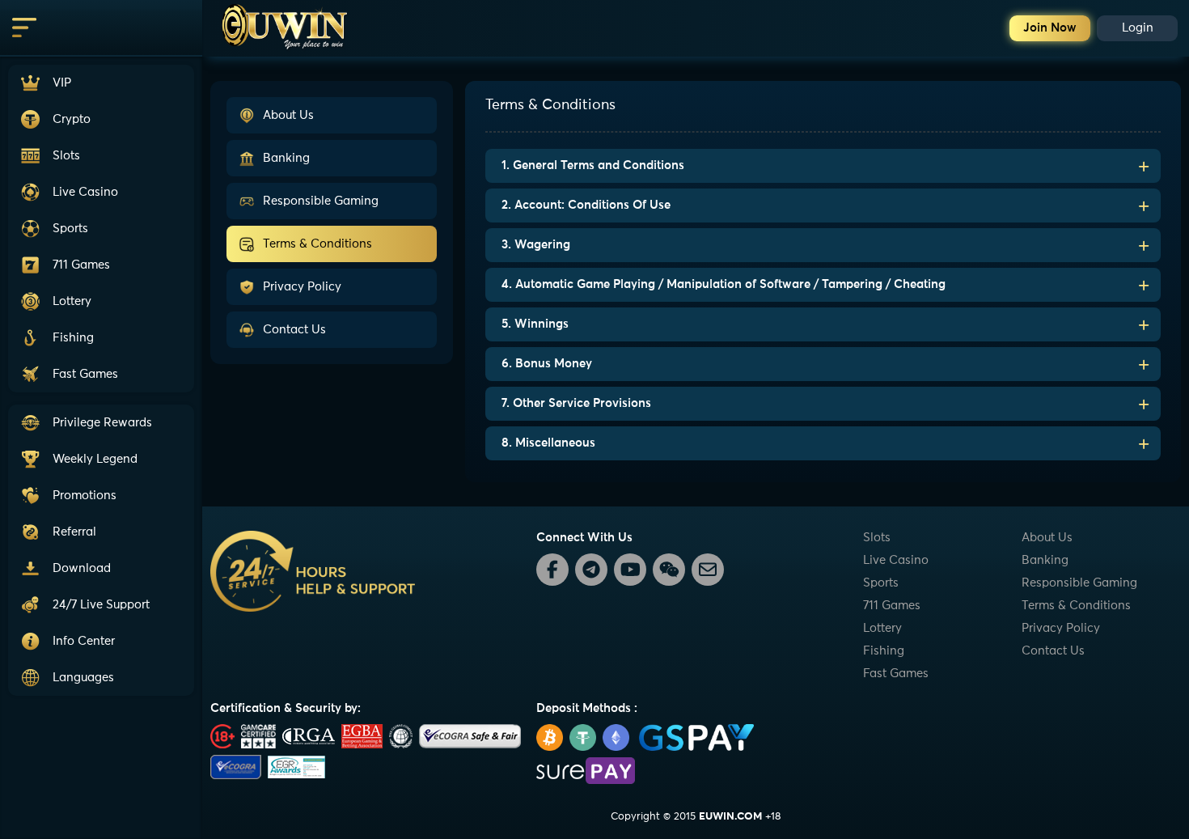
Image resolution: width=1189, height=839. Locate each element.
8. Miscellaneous (548, 443)
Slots (877, 538)
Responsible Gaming (321, 201)
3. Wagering (535, 245)
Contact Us (294, 330)
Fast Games (896, 673)
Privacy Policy (302, 287)
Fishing (883, 651)
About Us (288, 115)
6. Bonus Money (546, 364)
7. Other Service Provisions (576, 403)
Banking (286, 158)
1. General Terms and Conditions (592, 165)
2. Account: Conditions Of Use (586, 205)
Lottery (882, 628)
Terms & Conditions (317, 244)
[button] (101, 605)
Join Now (1050, 28)
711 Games (891, 606)
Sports (881, 583)
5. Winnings (535, 324)
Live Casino (896, 560)
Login (1137, 28)
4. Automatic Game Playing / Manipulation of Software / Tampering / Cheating (723, 284)
